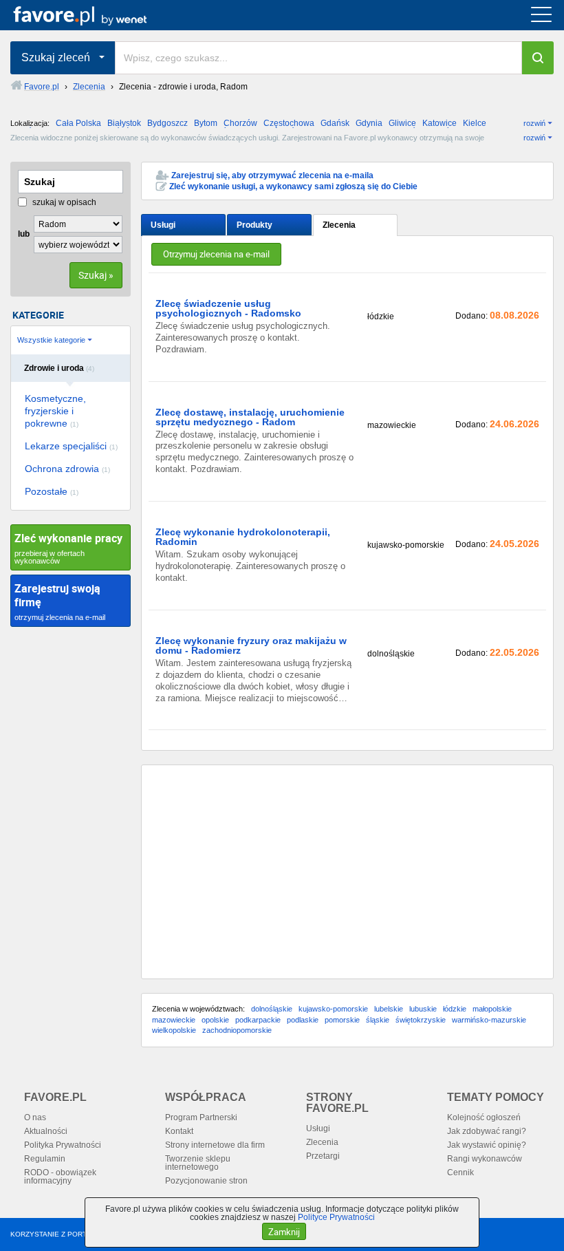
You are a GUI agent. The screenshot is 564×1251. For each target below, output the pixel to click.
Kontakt (179, 1131)
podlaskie (302, 1020)
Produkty (254, 225)
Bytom (205, 123)
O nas (35, 1117)
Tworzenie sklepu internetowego (197, 1163)
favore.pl (95, 15)
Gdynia (369, 123)
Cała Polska (78, 123)
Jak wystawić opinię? (486, 1145)
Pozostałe (51, 491)
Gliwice (402, 123)
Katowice (439, 123)
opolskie (215, 1020)
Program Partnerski (201, 1117)
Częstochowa (288, 123)
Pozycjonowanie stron (206, 1181)
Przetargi (323, 1156)
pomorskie (342, 1020)
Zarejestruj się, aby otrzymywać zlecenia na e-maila (272, 175)
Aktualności (45, 1131)
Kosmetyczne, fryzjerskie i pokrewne (55, 411)
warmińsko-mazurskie (489, 1020)
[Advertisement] (347, 872)
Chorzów (240, 123)
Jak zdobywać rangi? (486, 1131)
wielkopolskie (174, 1030)
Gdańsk (335, 123)
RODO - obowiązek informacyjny (60, 1177)
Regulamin (44, 1159)
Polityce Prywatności (336, 1217)
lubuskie (423, 1009)
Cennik (460, 1172)
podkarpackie (258, 1020)
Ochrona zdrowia (67, 468)
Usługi (163, 225)
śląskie (377, 1020)
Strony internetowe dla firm (215, 1145)
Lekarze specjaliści (71, 445)
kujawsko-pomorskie (333, 1009)
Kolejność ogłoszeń (484, 1117)
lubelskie (388, 1009)
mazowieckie (173, 1020)
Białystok (124, 123)
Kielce (474, 123)
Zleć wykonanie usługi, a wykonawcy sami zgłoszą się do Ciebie (293, 186)
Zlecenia (339, 225)
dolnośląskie (271, 1009)
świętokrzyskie (420, 1020)
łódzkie (454, 1009)
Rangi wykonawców (484, 1159)
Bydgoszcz (167, 123)
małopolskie (492, 1009)
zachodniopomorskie (237, 1030)
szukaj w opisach (63, 202)
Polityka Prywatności (62, 1145)
